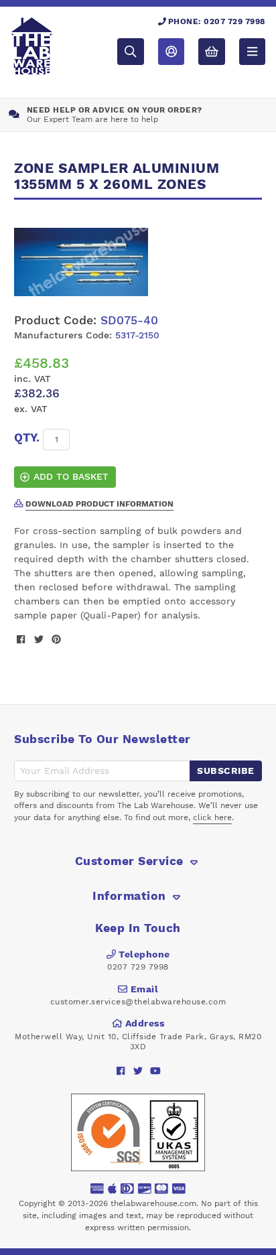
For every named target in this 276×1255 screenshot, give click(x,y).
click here (212, 817)
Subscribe (226, 770)
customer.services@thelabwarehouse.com (138, 1001)
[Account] (171, 51)
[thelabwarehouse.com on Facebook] (121, 1070)
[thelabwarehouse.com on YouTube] (156, 1070)
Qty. (27, 437)
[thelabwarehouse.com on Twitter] (138, 1070)
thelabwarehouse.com (153, 1203)
